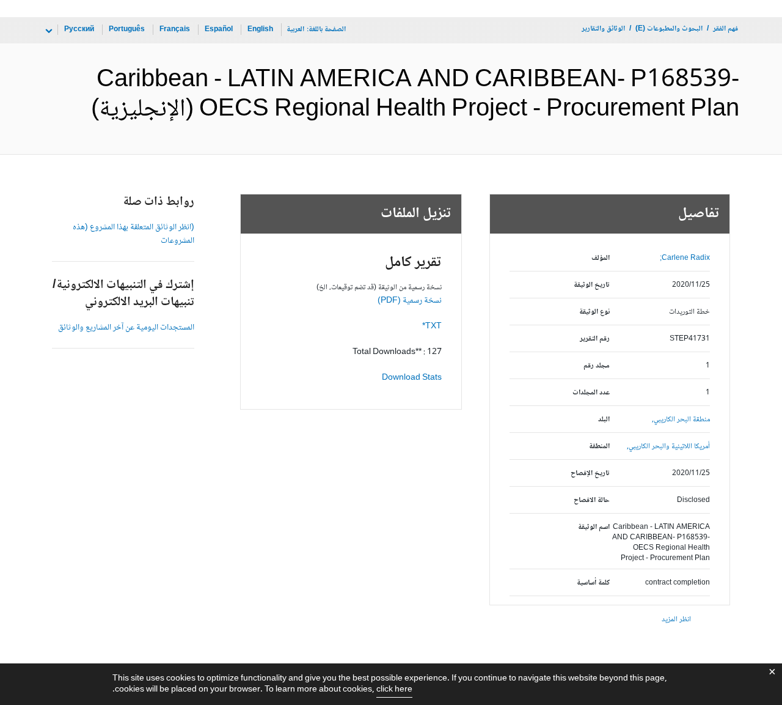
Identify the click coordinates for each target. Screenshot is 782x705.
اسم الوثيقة (594, 527)
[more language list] (48, 31)
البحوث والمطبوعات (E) (669, 29)
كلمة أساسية (593, 583)
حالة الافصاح (592, 500)
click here (394, 689)
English (260, 29)
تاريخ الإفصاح (590, 473)
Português (127, 29)
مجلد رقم (596, 366)
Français (174, 29)
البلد (604, 420)
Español (219, 29)
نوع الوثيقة (594, 312)
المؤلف (600, 258)
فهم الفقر (725, 29)
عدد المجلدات (591, 393)
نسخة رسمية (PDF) (410, 300)
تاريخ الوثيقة (592, 285)
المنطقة (599, 446)
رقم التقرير (595, 339)
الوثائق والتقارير (603, 29)
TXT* (432, 326)
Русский (79, 29)
